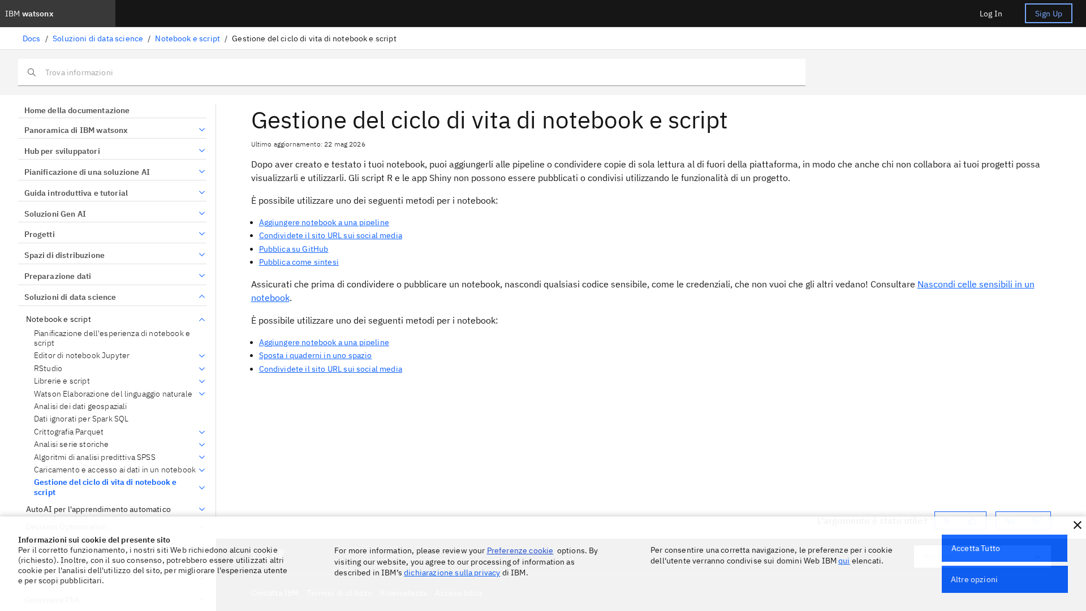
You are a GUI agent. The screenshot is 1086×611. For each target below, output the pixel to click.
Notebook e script (187, 38)
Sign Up (1048, 13)
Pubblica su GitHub (294, 249)
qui (844, 561)
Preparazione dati (57, 276)
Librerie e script (62, 381)
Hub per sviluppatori (62, 151)
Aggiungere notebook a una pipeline (324, 222)
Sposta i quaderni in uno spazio (315, 355)
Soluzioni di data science (98, 38)
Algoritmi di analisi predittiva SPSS (95, 457)
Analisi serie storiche (71, 444)
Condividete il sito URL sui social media (330, 235)
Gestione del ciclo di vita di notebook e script (105, 487)
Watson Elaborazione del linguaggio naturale (113, 394)
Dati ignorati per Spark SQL (81, 419)
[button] (1077, 525)
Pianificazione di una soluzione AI (87, 172)
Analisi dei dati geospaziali (80, 406)
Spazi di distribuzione (64, 255)
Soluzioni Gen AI (55, 214)
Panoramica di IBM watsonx (76, 130)
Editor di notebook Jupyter (82, 355)
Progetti (39, 234)
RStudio (48, 368)
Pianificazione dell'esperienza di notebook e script (112, 338)
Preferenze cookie (520, 550)
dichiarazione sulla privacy (452, 572)
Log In (991, 13)
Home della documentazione (77, 110)
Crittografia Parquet (69, 432)
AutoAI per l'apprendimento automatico (98, 509)
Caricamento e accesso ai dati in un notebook (115, 470)
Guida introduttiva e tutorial (76, 193)
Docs (32, 38)
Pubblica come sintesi (299, 262)
